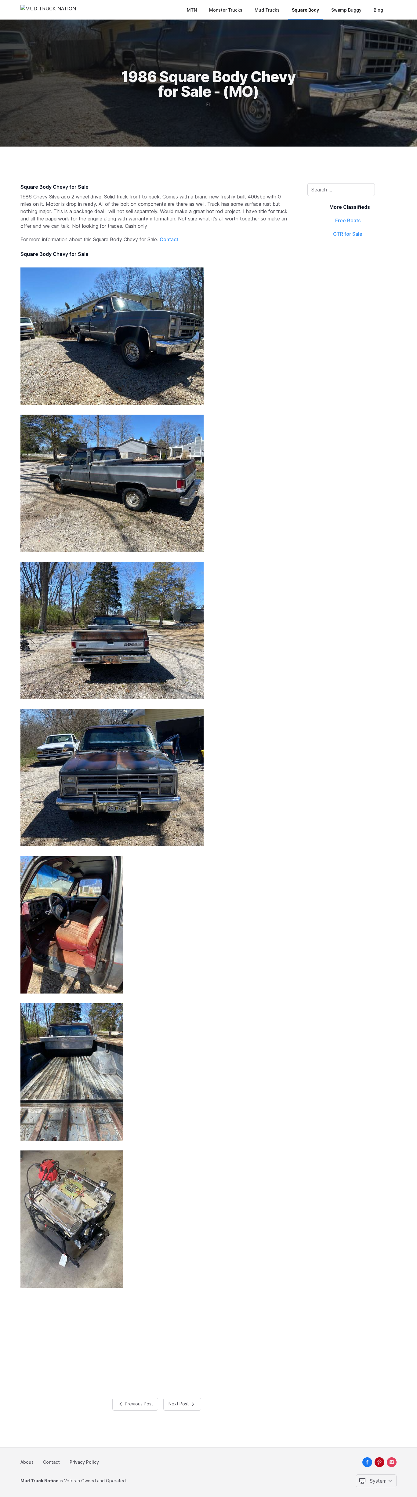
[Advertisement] (156, 1340)
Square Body (305, 10)
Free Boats (348, 220)
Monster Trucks (225, 10)
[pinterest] (379, 1462)
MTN (192, 10)
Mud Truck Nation (39, 1480)
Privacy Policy (84, 1462)
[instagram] (392, 1462)
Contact (169, 239)
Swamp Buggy (346, 10)
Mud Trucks (267, 10)
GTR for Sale (347, 234)
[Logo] (48, 10)
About (26, 1462)
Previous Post (138, 1403)
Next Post (179, 1403)
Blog (378, 10)
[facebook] (367, 1462)
